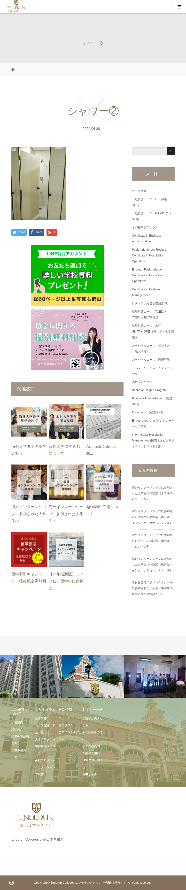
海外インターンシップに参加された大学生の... (28, 514)
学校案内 (17, 722)
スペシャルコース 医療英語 (151, 359)
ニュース (64, 718)
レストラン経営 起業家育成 (150, 303)
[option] (31, 676)
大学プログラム (45, 739)
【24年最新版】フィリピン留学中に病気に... (66, 581)
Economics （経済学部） (148, 412)
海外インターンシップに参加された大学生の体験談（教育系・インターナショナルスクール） (152, 564)
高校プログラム (142, 382)
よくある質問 (91, 746)
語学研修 (41, 718)
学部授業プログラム (145, 227)
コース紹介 (139, 191)
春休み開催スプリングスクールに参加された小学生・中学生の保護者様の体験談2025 (152, 588)
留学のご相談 (91, 753)
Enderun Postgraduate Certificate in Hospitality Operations (147, 275)
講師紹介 (17, 729)
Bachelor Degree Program (149, 390)
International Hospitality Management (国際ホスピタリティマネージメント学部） (153, 440)
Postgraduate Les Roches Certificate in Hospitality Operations (149, 255)
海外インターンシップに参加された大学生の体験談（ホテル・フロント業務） (152, 540)
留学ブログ (66, 725)
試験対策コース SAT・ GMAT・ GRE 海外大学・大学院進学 (153, 331)
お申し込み (89, 774)
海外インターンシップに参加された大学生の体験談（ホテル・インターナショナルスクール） (152, 517)
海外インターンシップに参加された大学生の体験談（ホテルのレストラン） (152, 493)
